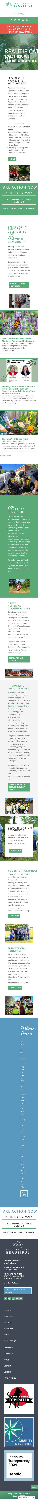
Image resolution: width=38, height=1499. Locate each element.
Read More (25, 31)
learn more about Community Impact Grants (17, 787)
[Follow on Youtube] (22, 20)
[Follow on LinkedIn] (26, 20)
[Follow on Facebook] (11, 20)
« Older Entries (5, 455)
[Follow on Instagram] (15, 20)
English (24, 1497)
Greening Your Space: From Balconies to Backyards (15, 440)
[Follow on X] (19, 20)
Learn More (14, 916)
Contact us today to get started (15, 1290)
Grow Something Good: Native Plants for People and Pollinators (18, 339)
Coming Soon (15, 851)
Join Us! (12, 159)
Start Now (24, 1193)
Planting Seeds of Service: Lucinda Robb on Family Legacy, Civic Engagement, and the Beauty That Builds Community (18, 390)
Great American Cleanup (16, 659)
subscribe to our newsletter (17, 284)
